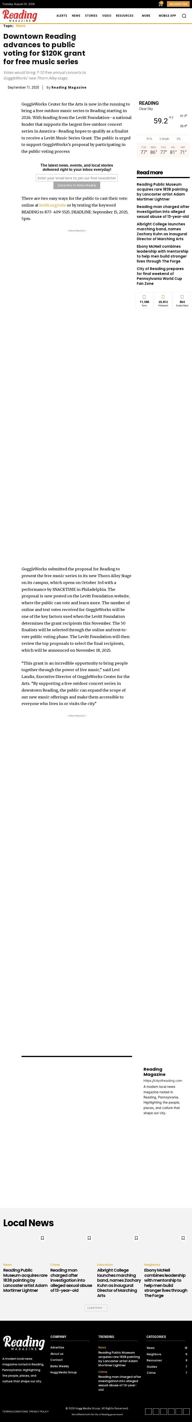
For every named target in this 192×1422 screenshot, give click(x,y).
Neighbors (152, 1264)
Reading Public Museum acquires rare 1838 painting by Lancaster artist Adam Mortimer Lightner (162, 192)
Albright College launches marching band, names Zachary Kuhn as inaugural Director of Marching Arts (162, 231)
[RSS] (159, 1120)
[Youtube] (186, 1411)
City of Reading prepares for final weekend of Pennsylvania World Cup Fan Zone (160, 276)
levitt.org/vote (52, 205)
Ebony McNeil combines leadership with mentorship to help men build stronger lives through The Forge (162, 254)
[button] (184, 15)
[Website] (172, 1120)
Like (144, 296)
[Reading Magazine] (80, 1124)
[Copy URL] (7, 160)
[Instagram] (156, 1411)
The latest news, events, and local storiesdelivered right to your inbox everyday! (77, 167)
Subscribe (182, 296)
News (21, 25)
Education (105, 1264)
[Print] (7, 149)
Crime (55, 1264)
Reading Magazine (69, 87)
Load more (94, 1308)
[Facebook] (7, 105)
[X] (7, 116)
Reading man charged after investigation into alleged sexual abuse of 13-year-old (163, 211)
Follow (163, 296)
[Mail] (152, 1120)
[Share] (171, 1411)
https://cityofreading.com (163, 1081)
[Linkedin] (7, 127)
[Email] (7, 138)
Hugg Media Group (87, 1408)
